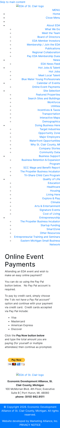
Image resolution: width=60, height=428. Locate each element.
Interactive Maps (50, 117)
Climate (55, 202)
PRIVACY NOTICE (30, 424)
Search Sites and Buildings (44, 98)
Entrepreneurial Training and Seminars (37, 236)
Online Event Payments (46, 86)
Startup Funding (50, 225)
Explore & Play (51, 198)
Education (54, 183)
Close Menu (53, 17)
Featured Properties (48, 94)
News (56, 60)
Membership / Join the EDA (43, 44)
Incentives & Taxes (49, 109)
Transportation (51, 113)
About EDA (53, 25)
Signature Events (50, 209)
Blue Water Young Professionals (41, 79)
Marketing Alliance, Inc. (44, 421)
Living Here (53, 194)
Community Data (50, 152)
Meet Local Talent (49, 75)
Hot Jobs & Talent (49, 67)
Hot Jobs (54, 71)
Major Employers (50, 136)
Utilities (55, 106)
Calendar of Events (48, 83)
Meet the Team (51, 33)
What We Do (52, 29)
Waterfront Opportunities (44, 140)
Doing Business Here (47, 125)
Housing (55, 190)
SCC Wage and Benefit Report (41, 167)
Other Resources (50, 233)
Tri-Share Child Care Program (42, 175)
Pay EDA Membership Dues (43, 56)
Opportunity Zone (49, 133)
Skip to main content (12, 2)
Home (56, 13)
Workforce (53, 102)
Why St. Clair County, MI (45, 144)
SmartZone (53, 229)
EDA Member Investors (46, 40)
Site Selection (51, 90)
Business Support (49, 156)
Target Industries (50, 129)
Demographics (51, 121)
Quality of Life (51, 179)
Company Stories (49, 148)
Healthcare (53, 186)
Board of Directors (48, 36)
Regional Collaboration (46, 52)
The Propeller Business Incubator (40, 171)
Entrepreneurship (49, 217)
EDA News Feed (50, 63)
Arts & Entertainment (47, 206)
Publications (52, 48)
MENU (56, 10)
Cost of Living (51, 213)
